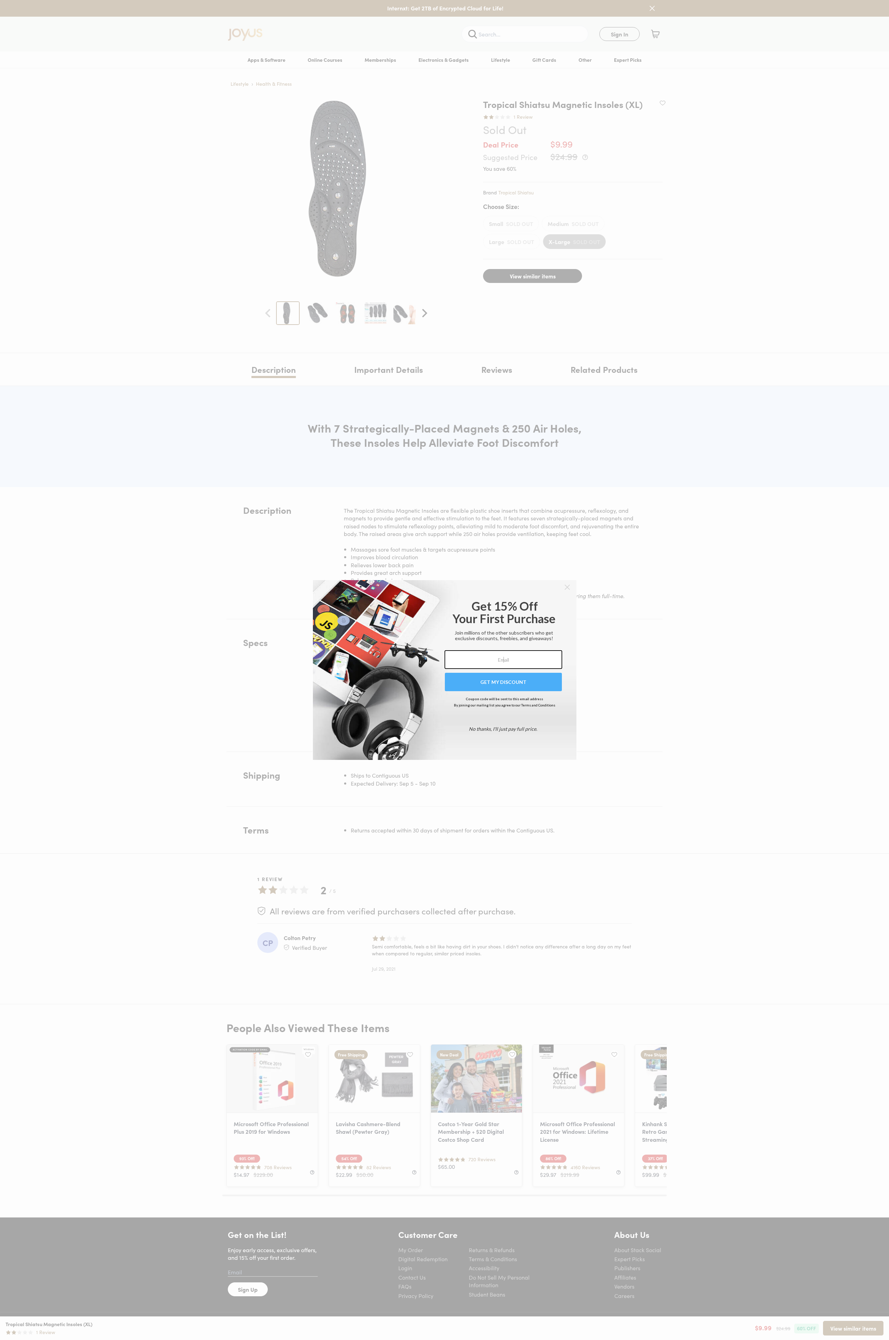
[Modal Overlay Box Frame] (445, 670)
